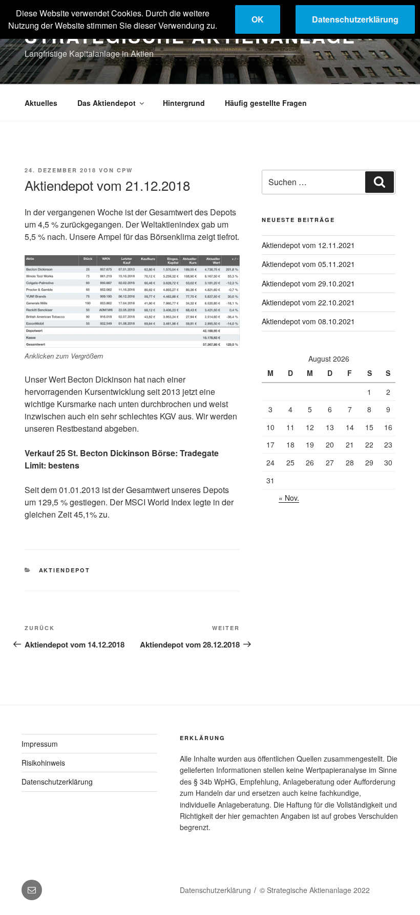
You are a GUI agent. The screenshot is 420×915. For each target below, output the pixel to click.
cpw (125, 170)
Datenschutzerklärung (57, 781)
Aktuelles (41, 103)
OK (257, 19)
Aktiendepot (65, 570)
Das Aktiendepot (106, 103)
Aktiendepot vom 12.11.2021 (308, 245)
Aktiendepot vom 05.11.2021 (308, 264)
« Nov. (289, 498)
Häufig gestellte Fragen (266, 103)
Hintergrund (184, 103)
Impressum (40, 744)
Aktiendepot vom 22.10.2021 (308, 302)
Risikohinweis (43, 762)
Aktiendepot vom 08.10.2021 (308, 321)
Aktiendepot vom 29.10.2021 (308, 283)
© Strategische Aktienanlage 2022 (315, 890)
